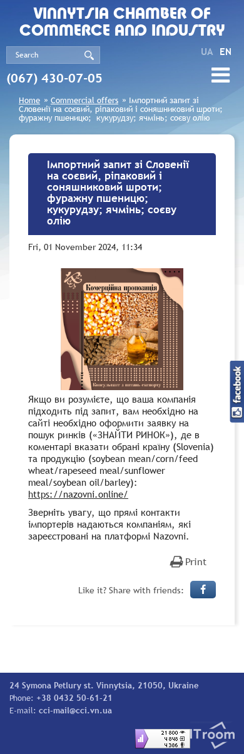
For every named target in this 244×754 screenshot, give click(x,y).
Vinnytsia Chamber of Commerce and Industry (122, 23)
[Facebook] (203, 589)
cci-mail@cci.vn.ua (75, 710)
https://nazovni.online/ (78, 494)
